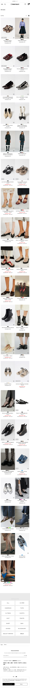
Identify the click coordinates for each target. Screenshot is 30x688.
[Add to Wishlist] (13, 37)
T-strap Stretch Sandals (8, 528)
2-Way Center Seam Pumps (8, 126)
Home (2, 644)
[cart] (28, 4)
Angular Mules (7, 383)
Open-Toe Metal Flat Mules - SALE (8, 299)
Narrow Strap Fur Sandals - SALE (22, 384)
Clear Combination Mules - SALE (22, 241)
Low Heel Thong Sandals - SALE (8, 182)
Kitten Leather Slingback (8, 442)
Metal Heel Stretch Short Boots (22, 328)
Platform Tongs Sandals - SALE (8, 270)
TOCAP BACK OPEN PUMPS (22, 501)
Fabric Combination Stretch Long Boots (8, 154)
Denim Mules (22, 556)
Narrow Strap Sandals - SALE (8, 414)
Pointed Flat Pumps (8, 583)
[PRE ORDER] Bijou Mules (8, 556)
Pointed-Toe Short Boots (22, 528)
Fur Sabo (22, 355)
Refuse (21, 684)
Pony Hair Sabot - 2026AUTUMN (8, 41)
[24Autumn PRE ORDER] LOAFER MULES (8, 472)
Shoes (5, 644)
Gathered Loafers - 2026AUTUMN (7, 69)
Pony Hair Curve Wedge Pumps (22, 98)
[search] (5, 4)
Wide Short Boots (22, 40)
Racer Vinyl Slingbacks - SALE (22, 414)
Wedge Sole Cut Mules (7, 240)
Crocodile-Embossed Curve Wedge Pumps (8, 98)
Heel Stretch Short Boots (8, 327)
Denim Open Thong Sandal (22, 472)
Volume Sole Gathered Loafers (22, 69)
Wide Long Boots (22, 153)
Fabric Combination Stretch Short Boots (22, 126)
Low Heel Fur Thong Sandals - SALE (22, 182)
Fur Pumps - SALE (7, 355)
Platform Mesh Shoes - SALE (22, 270)
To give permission (8, 684)
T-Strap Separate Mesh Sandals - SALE (7, 212)
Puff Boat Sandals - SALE (22, 211)
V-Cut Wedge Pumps (22, 298)
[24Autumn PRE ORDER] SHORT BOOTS (22, 443)
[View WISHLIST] (25, 4)
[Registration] (25, 655)
